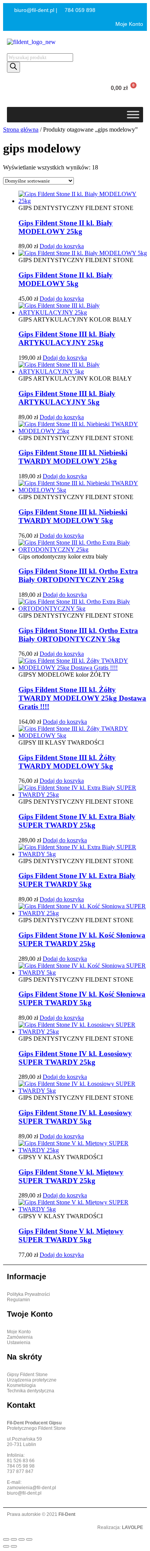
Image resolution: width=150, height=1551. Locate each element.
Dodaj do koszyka (62, 246)
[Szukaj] (13, 67)
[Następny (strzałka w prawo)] (14, 1546)
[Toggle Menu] (133, 114)
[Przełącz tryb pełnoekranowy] (14, 1539)
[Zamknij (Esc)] (29, 1539)
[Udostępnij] (21, 1539)
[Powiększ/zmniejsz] (6, 1539)
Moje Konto (128, 24)
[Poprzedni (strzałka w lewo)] (6, 1546)
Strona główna (20, 129)
